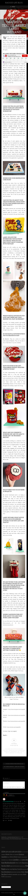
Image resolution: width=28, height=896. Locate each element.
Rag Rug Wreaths (13, 871)
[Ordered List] (10, 787)
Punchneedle (14, 751)
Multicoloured (10, 862)
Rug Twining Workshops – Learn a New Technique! (14, 767)
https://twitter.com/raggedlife (14, 727)
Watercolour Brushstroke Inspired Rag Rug (14, 763)
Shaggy (23, 872)
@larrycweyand (7, 623)
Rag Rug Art (17, 865)
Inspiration (12, 750)
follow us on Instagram (13, 661)
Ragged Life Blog (14, 3)
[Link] (17, 787)
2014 (3, 851)
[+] (20, 787)
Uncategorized (19, 750)
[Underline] (7, 787)
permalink (19, 752)
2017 (9, 851)
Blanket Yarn (9, 854)
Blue (13, 854)
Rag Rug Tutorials (17, 869)
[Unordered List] (12, 787)
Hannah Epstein (10, 328)
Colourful (16, 854)
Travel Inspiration (8, 876)
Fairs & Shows (13, 857)
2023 (24, 851)
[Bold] (4, 787)
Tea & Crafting (20, 874)
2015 (6, 851)
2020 (9, 751)
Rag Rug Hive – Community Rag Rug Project (9, 837)
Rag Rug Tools (8, 869)
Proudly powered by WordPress (7, 892)
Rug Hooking (19, 871)
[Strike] (9, 787)
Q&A (19, 751)
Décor (8, 856)
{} (18, 787)
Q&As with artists (7, 657)
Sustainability (14, 874)
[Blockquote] (14, 787)
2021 (22, 851)
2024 (26, 851)
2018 (12, 851)
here (22, 670)
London (16, 859)
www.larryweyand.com (8, 624)
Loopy (20, 859)
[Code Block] (15, 787)
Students (9, 874)
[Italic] (6, 787)
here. (14, 663)
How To (7, 859)
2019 (16, 851)
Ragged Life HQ (12, 865)
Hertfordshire (3, 859)
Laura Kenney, (10, 326)
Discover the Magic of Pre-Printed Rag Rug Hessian (11, 838)
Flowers (19, 856)
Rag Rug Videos (24, 869)
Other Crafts (18, 862)
